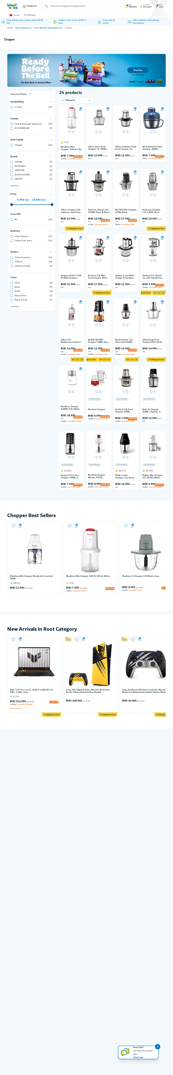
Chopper (18, 145)
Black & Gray (21, 300)
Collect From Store (23, 241)
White (17, 291)
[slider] (11, 204)
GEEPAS (19, 179)
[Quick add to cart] (80, 109)
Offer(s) (18, 262)
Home (10, 28)
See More (15, 186)
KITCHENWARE (22, 128)
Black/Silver (20, 296)
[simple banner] (12, 6)
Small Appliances (24, 28)
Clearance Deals (22, 266)
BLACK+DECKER (22, 175)
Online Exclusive (23, 257)
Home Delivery (21, 236)
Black (17, 287)
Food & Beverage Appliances (48, 28)
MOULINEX (20, 166)
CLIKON (18, 162)
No (16, 220)
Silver (17, 283)
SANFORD (19, 170)
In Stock (18, 107)
